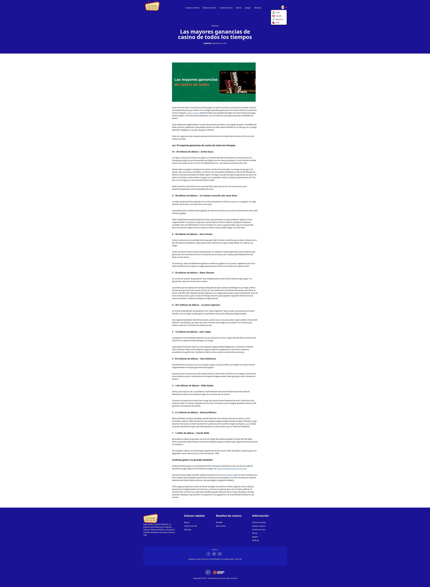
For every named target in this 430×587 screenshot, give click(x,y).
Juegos (248, 7)
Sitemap (187, 529)
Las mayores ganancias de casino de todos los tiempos (215, 34)
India (274, 13)
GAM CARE (238, 559)
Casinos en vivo (226, 7)
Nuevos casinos (209, 7)
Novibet (219, 522)
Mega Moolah (227, 475)
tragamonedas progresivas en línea (231, 468)
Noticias (257, 7)
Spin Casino (221, 526)
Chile (274, 23)
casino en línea (192, 113)
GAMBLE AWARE (228, 559)
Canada (274, 16)
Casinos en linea (192, 7)
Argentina (274, 19)
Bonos (239, 7)
